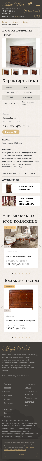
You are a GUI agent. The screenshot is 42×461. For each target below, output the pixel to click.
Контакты (7, 417)
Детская (7, 399)
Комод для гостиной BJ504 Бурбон (20, 320)
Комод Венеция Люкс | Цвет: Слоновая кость (26, 201)
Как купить (8, 413)
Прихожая (8, 395)
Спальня (26, 22)
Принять (21, 455)
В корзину (9, 132)
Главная (5, 22)
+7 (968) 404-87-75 (8, 13)
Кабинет (7, 391)
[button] (12, 273)
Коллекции (8, 403)
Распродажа (29, 402)
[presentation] (2, 246)
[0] (29, 4)
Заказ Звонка (33, 11)
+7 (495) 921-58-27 (8, 11)
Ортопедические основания (31, 392)
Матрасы (28, 388)
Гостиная (7, 388)
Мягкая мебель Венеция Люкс (18, 256)
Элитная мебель (31, 398)
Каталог (15, 22)
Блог (26, 405)
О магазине (8, 409)
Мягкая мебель (30, 384)
